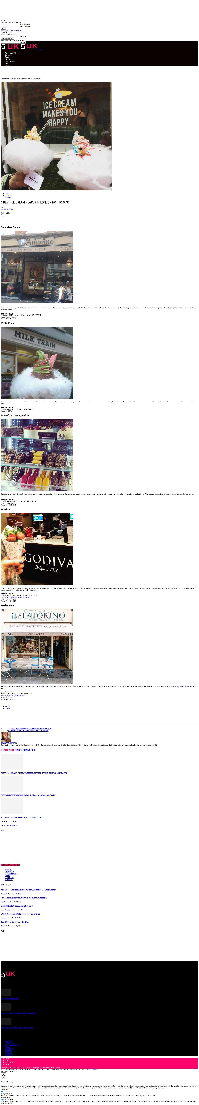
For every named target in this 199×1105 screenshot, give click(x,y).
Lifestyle (8, 59)
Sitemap (7, 1064)
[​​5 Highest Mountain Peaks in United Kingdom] (6, 1010)
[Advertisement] (38, 72)
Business (8, 55)
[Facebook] (4, 220)
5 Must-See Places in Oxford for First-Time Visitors (20, 914)
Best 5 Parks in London (10, 999)
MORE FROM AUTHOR (26, 750)
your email (23, 36)
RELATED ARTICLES (9, 750)
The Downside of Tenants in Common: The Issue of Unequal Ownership (28, 795)
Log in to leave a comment (9, 825)
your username (25, 24)
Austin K (4, 894)
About (7, 1058)
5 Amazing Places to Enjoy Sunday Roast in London (28, 731)
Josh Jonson (5, 902)
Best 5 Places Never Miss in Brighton (15, 922)
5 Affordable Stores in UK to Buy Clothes (17, 1028)
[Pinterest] (19, 220)
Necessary (6, 1092)
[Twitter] (11, 220)
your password (25, 26)
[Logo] (10, 49)
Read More (94, 1069)
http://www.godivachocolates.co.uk (18, 597)
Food (6, 63)
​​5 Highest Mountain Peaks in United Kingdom (18, 1013)
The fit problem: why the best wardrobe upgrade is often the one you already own (34, 773)
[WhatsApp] (26, 220)
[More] (34, 220)
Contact (7, 65)
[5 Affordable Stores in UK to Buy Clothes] (6, 1024)
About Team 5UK (10, 53)
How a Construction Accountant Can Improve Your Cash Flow (24, 898)
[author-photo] (6, 741)
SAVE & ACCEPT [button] (7, 1103)
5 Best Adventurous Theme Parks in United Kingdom (31, 729)
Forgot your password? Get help (11, 30)
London (7, 708)
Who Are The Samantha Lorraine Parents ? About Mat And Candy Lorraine (28, 890)
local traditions (186, 686)
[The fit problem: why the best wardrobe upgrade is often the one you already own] (12, 769)
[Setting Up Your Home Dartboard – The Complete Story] (12, 813)
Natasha (3, 918)
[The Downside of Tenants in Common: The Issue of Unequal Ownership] (12, 791)
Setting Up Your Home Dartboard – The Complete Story (22, 817)
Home (3, 79)
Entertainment (10, 61)
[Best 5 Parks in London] (6, 995)
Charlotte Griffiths (7, 209)
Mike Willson (5, 910)
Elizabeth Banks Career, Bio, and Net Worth (17, 906)
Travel (7, 57)
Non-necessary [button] (6, 1097)
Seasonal (8, 197)
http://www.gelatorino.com (15, 696)
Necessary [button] (4, 1090)
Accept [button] (87, 1069)
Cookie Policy (9, 1062)
